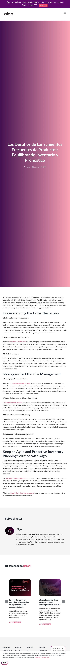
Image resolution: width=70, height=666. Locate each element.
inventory (13, 342)
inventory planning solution (16, 478)
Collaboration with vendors (12, 402)
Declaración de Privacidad (42, 657)
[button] (6, 601)
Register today (43, 5)
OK (4, 663)
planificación (21, 342)
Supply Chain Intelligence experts (22, 493)
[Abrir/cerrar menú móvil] (65, 13)
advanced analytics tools (21, 383)
